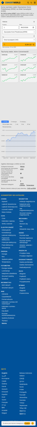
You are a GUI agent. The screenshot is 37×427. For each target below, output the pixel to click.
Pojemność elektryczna (6, 239)
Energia (4, 254)
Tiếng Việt (23, 408)
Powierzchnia (24, 293)
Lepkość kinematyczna (9, 207)
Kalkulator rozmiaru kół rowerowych (9, 303)
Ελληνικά (5, 392)
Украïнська (23, 405)
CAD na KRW (31, 188)
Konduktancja (6, 232)
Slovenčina (23, 397)
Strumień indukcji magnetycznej (25, 214)
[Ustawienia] (34, 21)
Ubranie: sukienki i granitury (26, 246)
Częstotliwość (6, 297)
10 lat (28, 124)
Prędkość (23, 276)
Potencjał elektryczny (9, 242)
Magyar (4, 413)
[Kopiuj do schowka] (4, 44)
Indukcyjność (6, 230)
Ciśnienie (5, 294)
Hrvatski (4, 410)
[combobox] (17, 32)
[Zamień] (34, 36)
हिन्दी (3, 408)
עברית (4, 405)
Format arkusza (7, 299)
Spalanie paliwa (7, 259)
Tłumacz (5, 321)
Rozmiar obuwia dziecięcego (25, 241)
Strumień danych (7, 288)
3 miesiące (14, 121)
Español (4, 394)
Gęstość (4, 201)
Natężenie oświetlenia (9, 273)
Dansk (4, 386)
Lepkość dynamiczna (9, 204)
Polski (22, 389)
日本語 (22, 378)
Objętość (23, 290)
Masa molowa (6, 212)
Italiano (22, 376)
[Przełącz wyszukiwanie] (28, 2)
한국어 (22, 381)
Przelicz (4, 24)
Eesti (3, 397)
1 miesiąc (5, 121)
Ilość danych (6, 285)
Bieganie (23, 274)
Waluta (22, 166)
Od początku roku (7, 124)
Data (20, 24)
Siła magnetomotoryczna (27, 209)
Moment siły (24, 224)
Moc (3, 256)
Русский (22, 395)
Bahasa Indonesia (26, 373)
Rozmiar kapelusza (26, 238)
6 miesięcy (23, 121)
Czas (3, 218)
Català (4, 381)
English (27, 423)
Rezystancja (6, 248)
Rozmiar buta (24, 235)
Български (5, 378)
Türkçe (22, 403)
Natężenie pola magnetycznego (25, 205)
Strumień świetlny (8, 276)
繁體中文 (23, 414)
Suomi (4, 400)
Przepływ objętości (26, 256)
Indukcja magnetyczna (27, 201)
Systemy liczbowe (8, 318)
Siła (21, 226)
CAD (21, 177)
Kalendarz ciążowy (8, 221)
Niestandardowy (6, 126)
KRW (21, 169)
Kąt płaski (5, 311)
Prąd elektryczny (7, 245)
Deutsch (4, 389)
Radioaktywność (25, 267)
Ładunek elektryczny (9, 235)
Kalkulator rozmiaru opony (8, 307)
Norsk (22, 387)
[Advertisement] (18, 102)
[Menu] (34, 2)
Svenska (22, 400)
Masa (21, 221)
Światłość (5, 279)
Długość (22, 288)
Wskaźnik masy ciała (27, 229)
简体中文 (23, 411)
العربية (4, 376)
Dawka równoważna (26, 265)
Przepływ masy (25, 253)
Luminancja (6, 271)
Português (23, 392)
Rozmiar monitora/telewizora (8, 314)
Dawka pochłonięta (26, 262)
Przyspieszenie (25, 282)
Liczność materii (7, 209)
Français (5, 402)
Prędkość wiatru (25, 279)
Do (3, 37)
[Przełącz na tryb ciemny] (31, 2)
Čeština (4, 384)
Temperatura (30, 185)
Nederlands (23, 384)
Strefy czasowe (22, 184)
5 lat (22, 124)
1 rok (16, 124)
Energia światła (7, 268)
